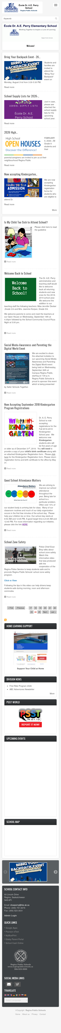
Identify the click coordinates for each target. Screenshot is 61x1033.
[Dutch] (8, 996)
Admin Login (10, 915)
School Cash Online (14, 943)
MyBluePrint (11, 935)
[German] (14, 996)
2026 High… (11, 132)
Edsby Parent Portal (15, 939)
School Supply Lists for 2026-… (21, 96)
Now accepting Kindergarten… (20, 174)
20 (45, 608)
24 (35, 612)
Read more (9, 87)
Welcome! (30, 45)
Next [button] (55, 872)
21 (50, 608)
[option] (30, 871)
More (54, 210)
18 (35, 608)
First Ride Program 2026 (21, 685)
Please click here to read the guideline (46, 228)
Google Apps (11, 927)
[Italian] (17, 996)
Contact (43, 1014)
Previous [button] (5, 872)
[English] (5, 996)
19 (40, 608)
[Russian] (22, 996)
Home (17, 1014)
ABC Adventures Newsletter (22, 689)
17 (31, 608)
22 (55, 608)
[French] (11, 996)
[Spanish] (25, 996)
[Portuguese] (19, 996)
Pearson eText (12, 931)
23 (32, 612)
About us (26, 1014)
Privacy (34, 1014)
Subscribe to (5, 620)
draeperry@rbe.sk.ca (19, 905)
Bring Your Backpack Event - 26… (22, 57)
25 (39, 612)
